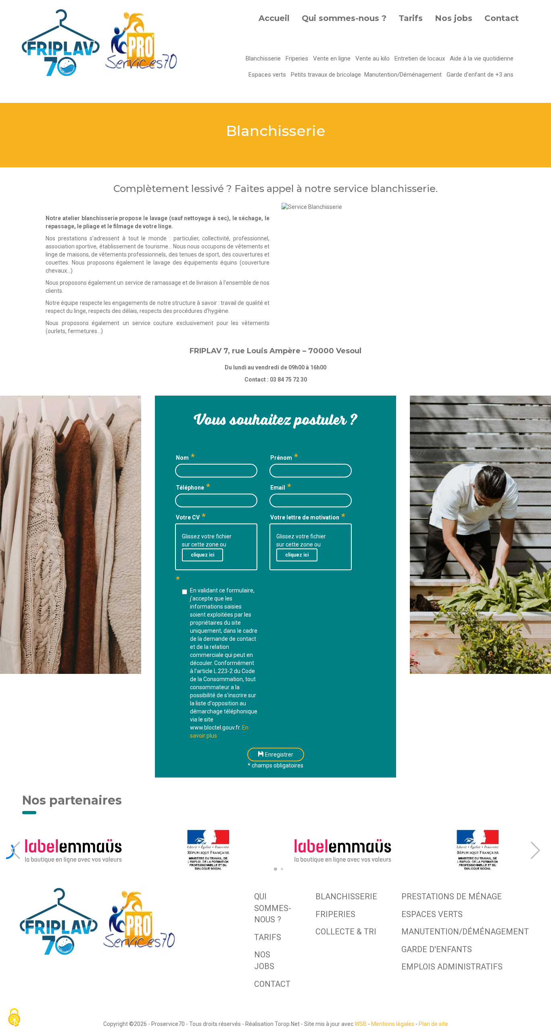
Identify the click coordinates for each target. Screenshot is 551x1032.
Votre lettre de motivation (304, 517)
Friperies (298, 58)
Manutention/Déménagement (403, 74)
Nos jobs (453, 18)
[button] (15, 850)
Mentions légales (392, 1024)
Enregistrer (278, 754)
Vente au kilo (373, 58)
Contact (501, 18)
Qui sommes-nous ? (344, 18)
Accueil (274, 18)
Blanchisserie (264, 58)
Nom (182, 457)
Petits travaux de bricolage (326, 74)
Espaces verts (268, 74)
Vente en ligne (332, 58)
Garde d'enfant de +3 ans (480, 74)
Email (277, 487)
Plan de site (433, 1024)
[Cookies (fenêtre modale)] (14, 1018)
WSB (361, 1024)
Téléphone (190, 487)
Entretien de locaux (420, 58)
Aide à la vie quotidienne (481, 58)
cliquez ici (202, 555)
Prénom (281, 457)
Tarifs (411, 18)
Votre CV (188, 517)
